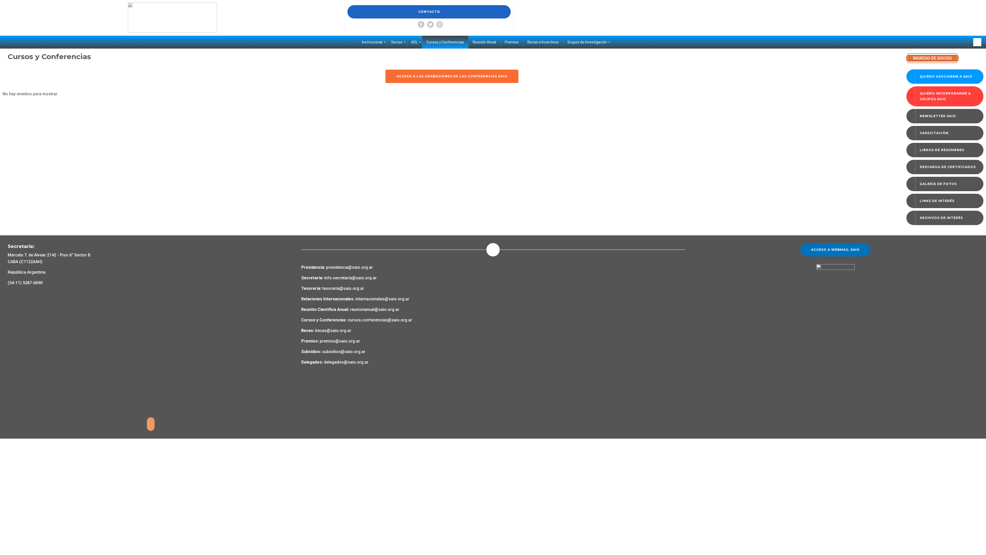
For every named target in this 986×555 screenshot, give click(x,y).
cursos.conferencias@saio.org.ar (380, 320)
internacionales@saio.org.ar (382, 299)
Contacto (429, 12)
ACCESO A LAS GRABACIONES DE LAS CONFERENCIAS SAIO (451, 76)
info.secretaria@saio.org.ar (350, 277)
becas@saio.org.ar (333, 330)
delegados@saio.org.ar (346, 362)
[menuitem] (372, 42)
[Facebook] (421, 24)
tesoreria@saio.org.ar (342, 288)
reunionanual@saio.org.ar (374, 309)
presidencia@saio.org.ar (349, 267)
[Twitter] (430, 24)
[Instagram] (439, 24)
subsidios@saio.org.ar (343, 351)
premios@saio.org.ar (340, 341)
